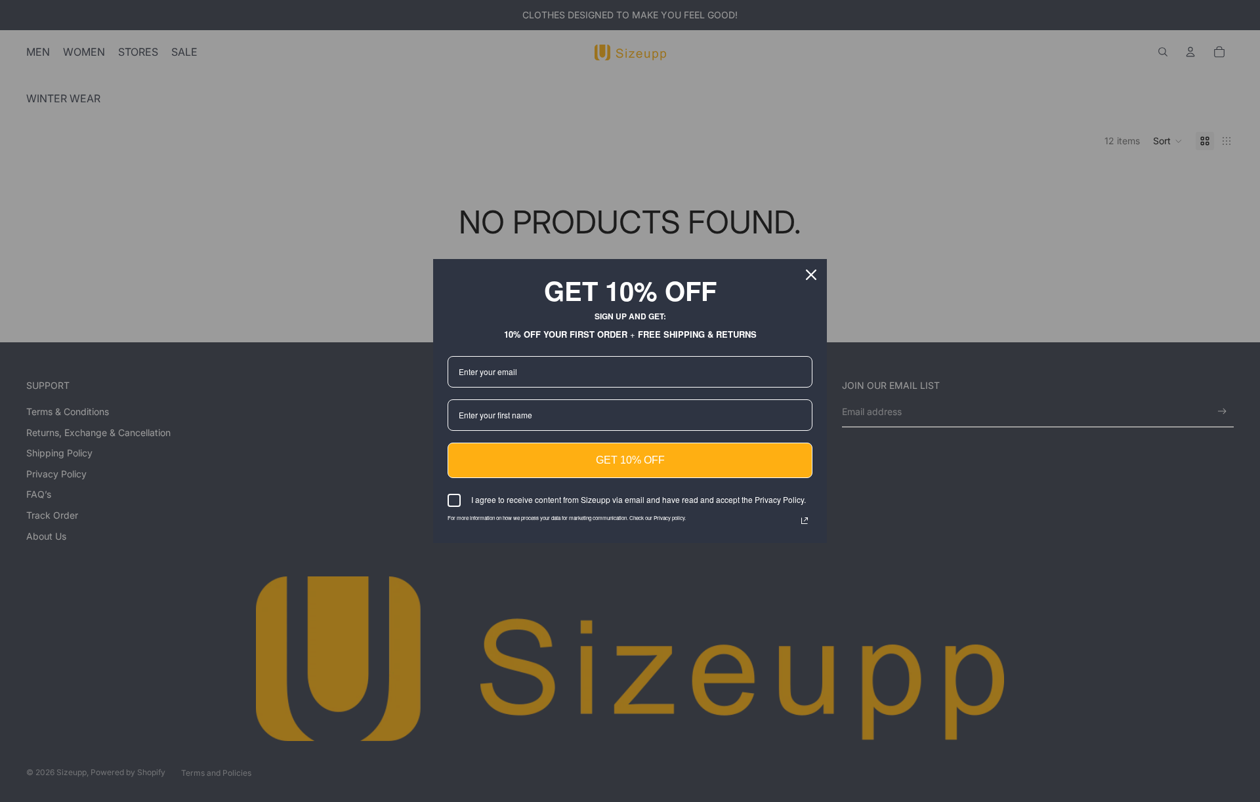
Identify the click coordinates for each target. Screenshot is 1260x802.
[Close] (811, 275)
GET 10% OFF (630, 460)
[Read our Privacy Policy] (804, 521)
